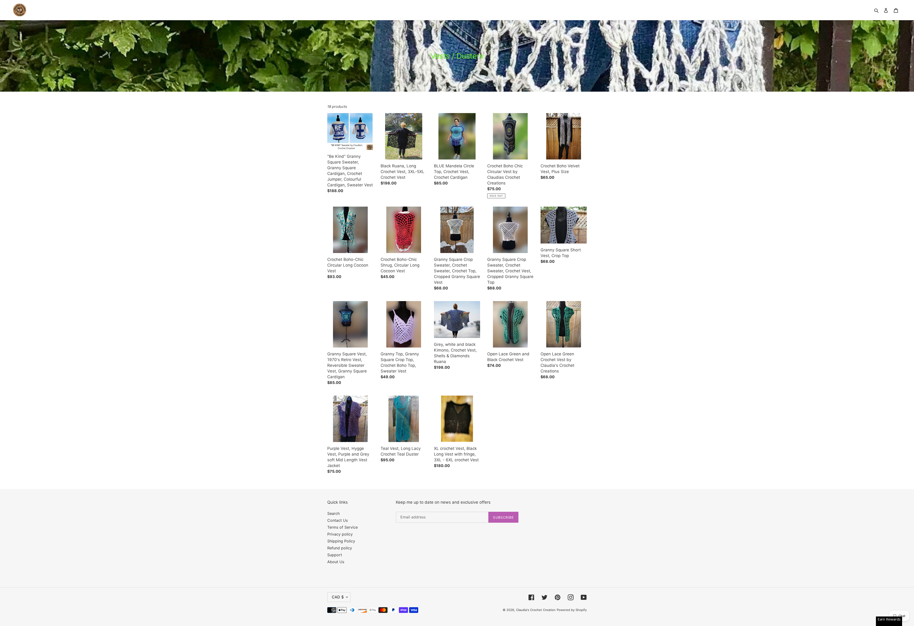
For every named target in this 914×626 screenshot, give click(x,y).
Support (334, 554)
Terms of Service (342, 527)
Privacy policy (340, 534)
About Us (335, 561)
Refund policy (339, 548)
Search (333, 513)
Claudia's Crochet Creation (536, 610)
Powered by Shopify (572, 610)
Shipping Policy (341, 541)
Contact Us (337, 520)
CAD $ (338, 597)
